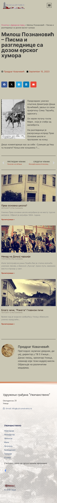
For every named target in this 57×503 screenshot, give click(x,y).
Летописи (8, 446)
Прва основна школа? (14, 205)
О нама (7, 457)
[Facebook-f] (5, 470)
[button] (49, 5)
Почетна (5, 25)
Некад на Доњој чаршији (15, 256)
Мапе (6, 442)
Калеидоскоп (10, 450)
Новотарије (9, 431)
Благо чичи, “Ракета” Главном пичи (22, 310)
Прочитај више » (8, 219)
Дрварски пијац (18, 25)
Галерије (8, 453)
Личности (8, 438)
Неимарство (9, 434)
